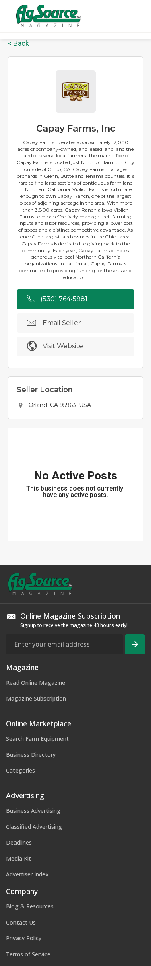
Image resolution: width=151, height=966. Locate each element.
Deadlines (19, 842)
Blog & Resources (30, 906)
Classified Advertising (34, 826)
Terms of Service (28, 954)
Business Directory (31, 754)
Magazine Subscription (36, 698)
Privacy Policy (23, 938)
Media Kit (18, 858)
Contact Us (21, 922)
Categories (20, 770)
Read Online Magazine (35, 682)
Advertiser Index (27, 874)
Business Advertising (33, 810)
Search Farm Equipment (37, 738)
